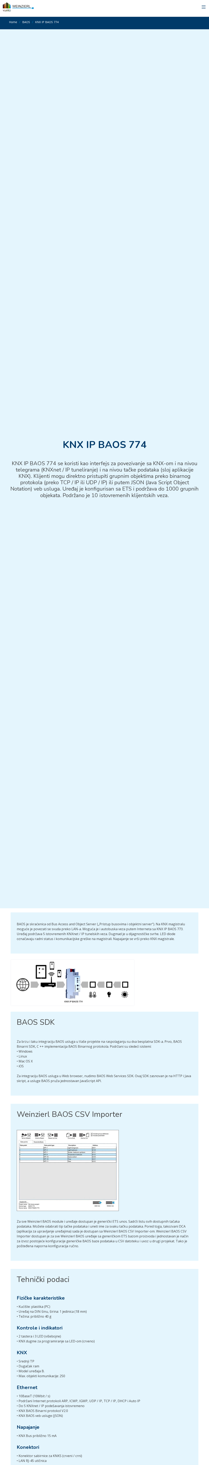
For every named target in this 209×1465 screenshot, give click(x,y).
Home (13, 22)
